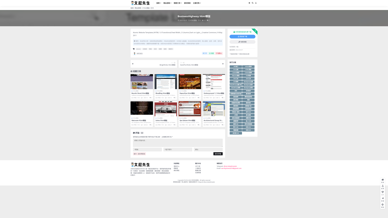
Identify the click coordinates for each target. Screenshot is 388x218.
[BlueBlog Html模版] (166, 81)
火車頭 (236, 115)
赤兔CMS (248, 127)
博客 (150, 49)
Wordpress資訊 (248, 88)
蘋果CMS (235, 124)
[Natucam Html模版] (142, 108)
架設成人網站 (235, 112)
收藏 (212, 53)
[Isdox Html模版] (166, 108)
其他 (236, 91)
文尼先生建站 (195, 180)
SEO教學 (235, 82)
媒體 (160, 49)
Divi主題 (235, 69)
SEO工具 (235, 79)
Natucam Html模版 (139, 120)
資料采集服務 (248, 124)
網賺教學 (235, 121)
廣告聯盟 (187, 3)
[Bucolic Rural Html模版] (142, 81)
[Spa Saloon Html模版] (190, 108)
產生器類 (248, 115)
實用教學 (248, 94)
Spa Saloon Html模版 (187, 120)
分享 (205, 53)
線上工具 (248, 121)
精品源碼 (166, 3)
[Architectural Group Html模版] (214, 108)
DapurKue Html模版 (187, 93)
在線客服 (198, 172)
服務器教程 (248, 109)
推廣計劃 (198, 170)
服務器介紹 (248, 106)
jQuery (139, 49)
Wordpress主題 (248, 82)
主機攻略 (196, 3)
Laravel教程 (235, 72)
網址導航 (176, 170)
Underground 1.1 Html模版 (214, 93)
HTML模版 (145, 8)
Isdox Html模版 (161, 120)
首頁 (132, 8)
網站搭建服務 (235, 118)
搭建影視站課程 (236, 103)
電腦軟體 (235, 130)
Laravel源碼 (248, 72)
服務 (158, 3)
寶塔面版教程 (248, 97)
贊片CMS (235, 127)
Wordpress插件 (248, 85)
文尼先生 (140, 53)
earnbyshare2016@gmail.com (231, 168)
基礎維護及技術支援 (235, 94)
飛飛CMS (248, 130)
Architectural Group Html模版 (214, 121)
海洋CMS (248, 112)
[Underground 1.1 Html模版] (214, 81)
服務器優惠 (236, 109)
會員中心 (176, 166)
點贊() (220, 53)
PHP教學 (248, 76)
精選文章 (177, 3)
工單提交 (198, 168)
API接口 (236, 66)
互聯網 (145, 49)
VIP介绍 (197, 166)
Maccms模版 (235, 76)
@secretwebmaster (230, 166)
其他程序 (248, 91)
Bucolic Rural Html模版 (140, 93)
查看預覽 (243, 42)
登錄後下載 (243, 36)
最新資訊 (248, 103)
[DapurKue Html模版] (190, 81)
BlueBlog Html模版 (163, 93)
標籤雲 (176, 168)
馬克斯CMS (236, 133)
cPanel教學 (248, 66)
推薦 (248, 100)
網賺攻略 (248, 118)
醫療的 (171, 49)
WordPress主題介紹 (235, 85)
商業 (155, 49)
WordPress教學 (235, 88)
